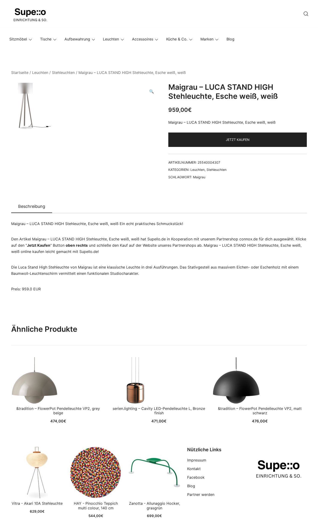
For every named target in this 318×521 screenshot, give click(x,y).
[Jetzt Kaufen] (37, 472)
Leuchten (111, 39)
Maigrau (199, 177)
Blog (230, 39)
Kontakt (194, 468)
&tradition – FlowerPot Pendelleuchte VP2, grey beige (58, 410)
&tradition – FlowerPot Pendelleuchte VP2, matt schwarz (260, 410)
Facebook (196, 477)
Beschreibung (31, 206)
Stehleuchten (63, 72)
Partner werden (200, 494)
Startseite (19, 72)
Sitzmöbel (18, 39)
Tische (45, 39)
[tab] (31, 207)
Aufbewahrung (77, 39)
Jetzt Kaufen (238, 140)
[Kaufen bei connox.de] (154, 472)
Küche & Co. (176, 39)
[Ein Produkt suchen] (306, 13)
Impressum (196, 460)
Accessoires (142, 39)
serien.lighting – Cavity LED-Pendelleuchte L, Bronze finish (159, 410)
